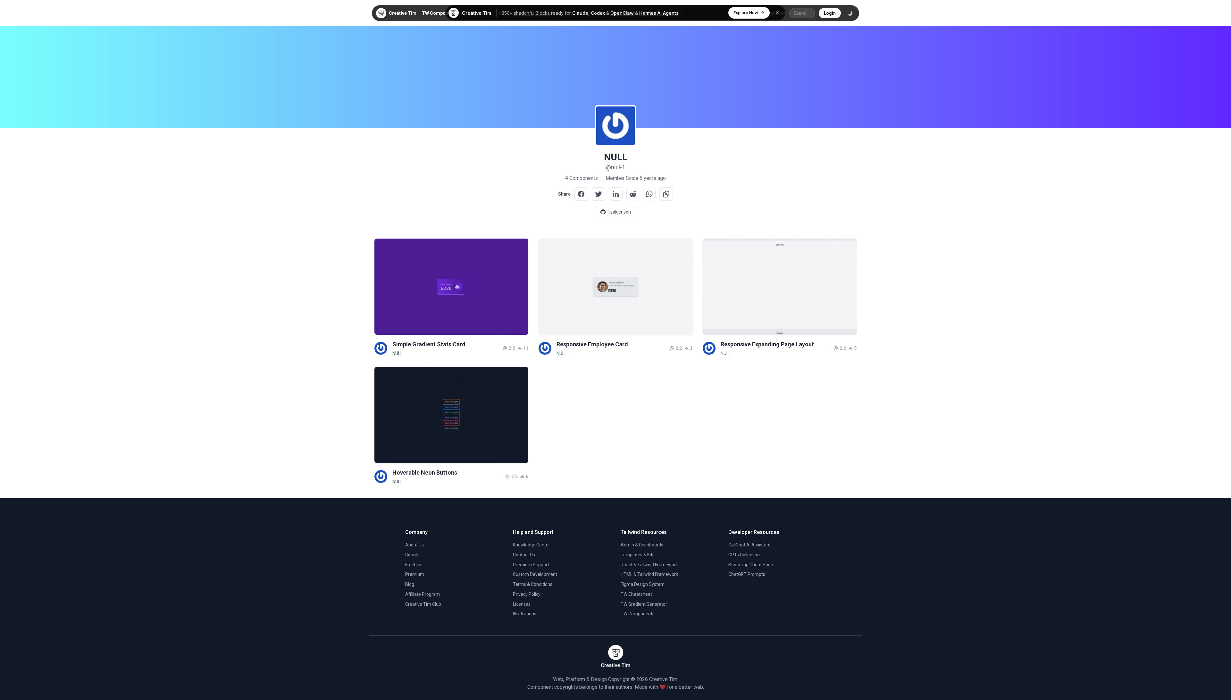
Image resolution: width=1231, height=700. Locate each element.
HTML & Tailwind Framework (649, 574)
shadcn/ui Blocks (532, 13)
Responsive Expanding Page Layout (767, 344)
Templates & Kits (638, 554)
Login (830, 13)
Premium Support (531, 564)
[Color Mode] (850, 13)
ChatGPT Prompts (746, 574)
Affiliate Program (422, 594)
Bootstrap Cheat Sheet (751, 564)
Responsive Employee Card (592, 344)
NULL (397, 353)
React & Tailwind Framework (649, 564)
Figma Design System (643, 584)
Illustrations (524, 613)
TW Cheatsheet (636, 594)
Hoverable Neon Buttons (424, 472)
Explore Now (745, 12)
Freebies (414, 564)
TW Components (439, 13)
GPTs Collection (744, 554)
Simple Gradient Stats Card (428, 344)
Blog (409, 584)
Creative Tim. (663, 679)
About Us (414, 544)
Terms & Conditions (532, 584)
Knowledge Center (531, 544)
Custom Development (535, 574)
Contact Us (524, 554)
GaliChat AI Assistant (749, 544)
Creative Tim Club (423, 604)
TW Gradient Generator (644, 604)
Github (411, 554)
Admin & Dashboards (642, 544)
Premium (414, 574)
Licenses (522, 604)
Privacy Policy (526, 594)
